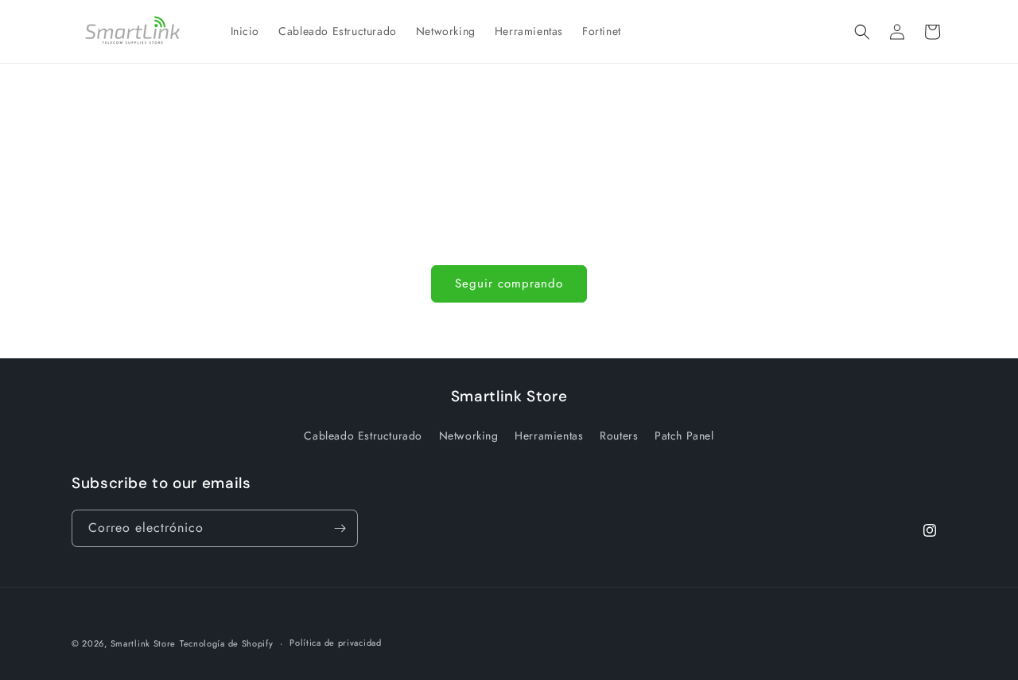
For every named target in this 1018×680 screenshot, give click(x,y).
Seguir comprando (509, 283)
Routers (619, 436)
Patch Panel (684, 436)
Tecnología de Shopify (227, 643)
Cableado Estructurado (363, 436)
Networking (469, 436)
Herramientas (549, 436)
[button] (862, 31)
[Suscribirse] (339, 528)
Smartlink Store (144, 643)
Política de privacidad (335, 642)
